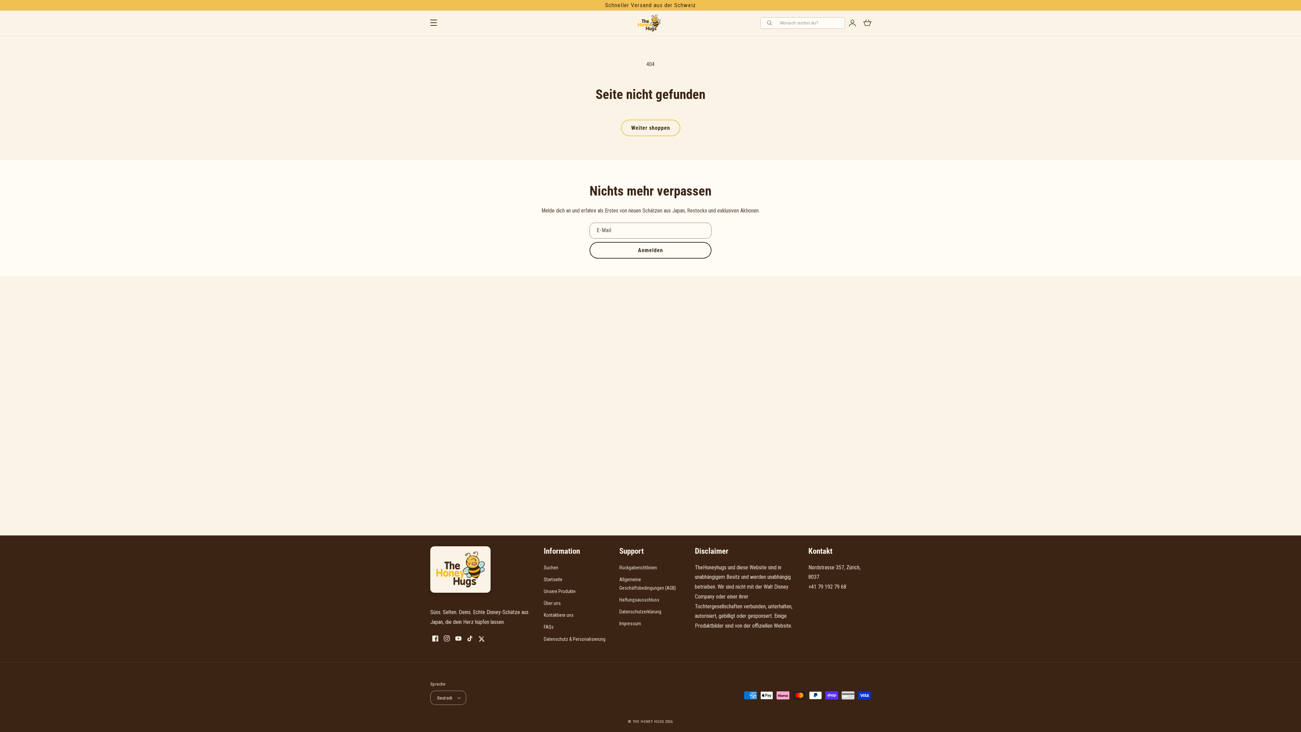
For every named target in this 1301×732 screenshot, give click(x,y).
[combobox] (810, 23)
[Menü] (433, 23)
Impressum (630, 623)
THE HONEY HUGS (648, 721)
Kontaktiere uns (559, 615)
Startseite (553, 579)
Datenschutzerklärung (640, 611)
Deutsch (445, 697)
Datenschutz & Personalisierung (574, 639)
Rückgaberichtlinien (638, 567)
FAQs (549, 627)
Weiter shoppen (650, 128)
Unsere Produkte (560, 591)
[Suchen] (770, 23)
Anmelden (650, 250)
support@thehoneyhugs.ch (836, 596)
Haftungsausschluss (639, 600)
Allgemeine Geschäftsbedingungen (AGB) (647, 584)
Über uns (552, 603)
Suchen (551, 567)
